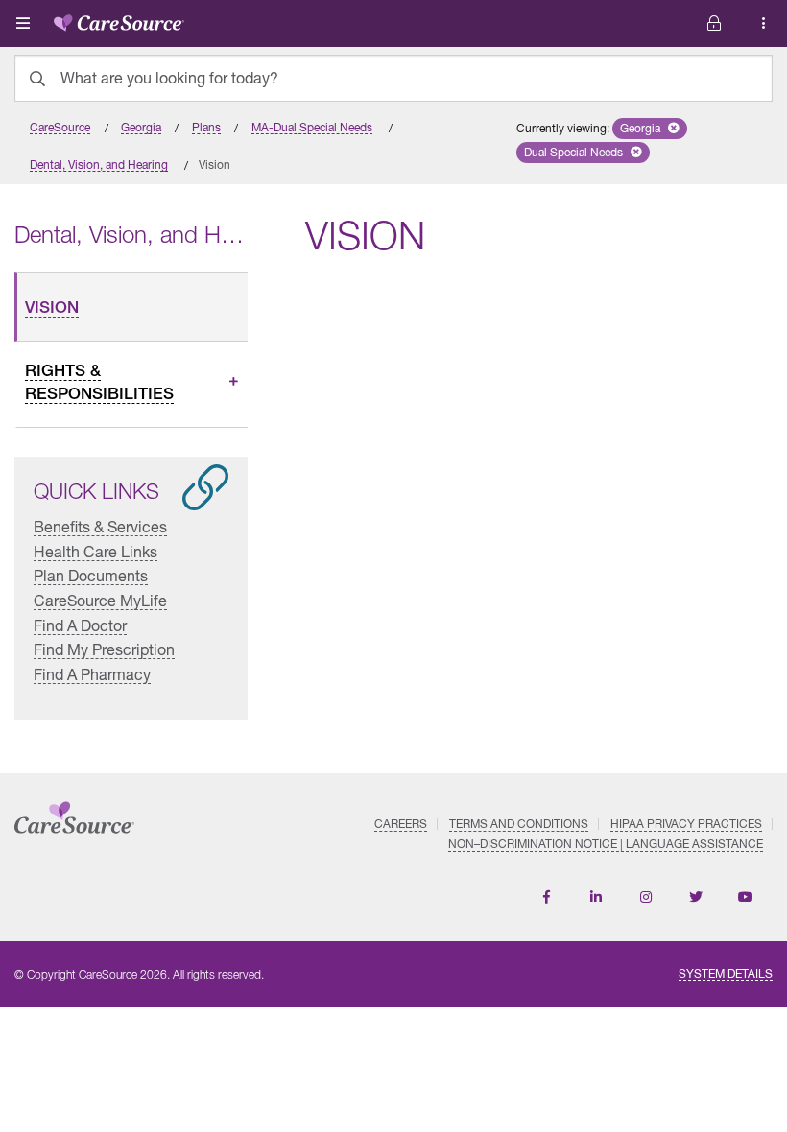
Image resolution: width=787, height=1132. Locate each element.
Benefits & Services (100, 526)
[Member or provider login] (764, 23)
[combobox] (393, 78)
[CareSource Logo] (119, 19)
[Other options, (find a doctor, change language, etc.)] (714, 23)
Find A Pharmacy (92, 674)
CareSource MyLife (100, 600)
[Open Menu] (23, 23)
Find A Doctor (80, 625)
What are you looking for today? (169, 77)
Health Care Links (95, 551)
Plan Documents (91, 575)
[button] (649, 128)
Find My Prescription (104, 649)
